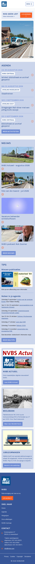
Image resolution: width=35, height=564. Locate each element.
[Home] (4, 4)
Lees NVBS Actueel (11, 382)
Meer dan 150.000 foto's (12, 424)
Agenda (4, 512)
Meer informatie (8, 16)
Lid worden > (26, 15)
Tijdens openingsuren (11, 538)
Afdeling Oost (8, 104)
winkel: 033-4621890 (11, 543)
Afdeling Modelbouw (10, 90)
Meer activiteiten (11, 131)
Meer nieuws (8, 253)
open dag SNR (21, 322)
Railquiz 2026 (21, 326)
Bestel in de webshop (12, 465)
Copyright (20, 556)
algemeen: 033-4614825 (13, 540)
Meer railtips (9, 340)
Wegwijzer (5, 516)
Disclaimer (27, 556)
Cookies (12, 556)
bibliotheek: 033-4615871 (13, 545)
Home (3, 508)
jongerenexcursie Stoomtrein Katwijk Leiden (15, 312)
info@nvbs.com (9, 549)
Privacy (6, 556)
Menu (28, 4)
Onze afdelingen (6, 519)
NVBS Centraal (8, 74)
